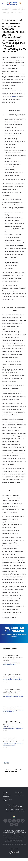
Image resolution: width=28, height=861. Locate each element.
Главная (4, 8)
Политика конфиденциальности (14, 840)
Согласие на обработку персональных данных (14, 844)
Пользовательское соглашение (14, 838)
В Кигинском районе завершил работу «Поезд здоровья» (12, 675)
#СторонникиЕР (7, 664)
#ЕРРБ (5, 663)
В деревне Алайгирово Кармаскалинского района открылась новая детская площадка (13, 739)
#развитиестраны (19, 696)
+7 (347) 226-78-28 (14, 807)
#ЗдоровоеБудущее (17, 679)
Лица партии (18, 792)
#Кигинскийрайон (18, 678)
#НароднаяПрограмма (8, 710)
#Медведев (9, 694)
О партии (5, 792)
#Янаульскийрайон (18, 710)
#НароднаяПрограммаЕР (9, 696)
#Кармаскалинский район (9, 745)
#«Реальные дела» (18, 728)
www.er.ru (15, 96)
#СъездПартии (16, 694)
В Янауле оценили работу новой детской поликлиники (12, 706)
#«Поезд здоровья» (8, 679)
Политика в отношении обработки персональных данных (14, 842)
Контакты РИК (19, 795)
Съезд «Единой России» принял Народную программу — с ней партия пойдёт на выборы (12, 691)
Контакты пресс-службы (7, 799)
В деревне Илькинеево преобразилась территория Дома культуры (12, 722)
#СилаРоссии (17, 663)
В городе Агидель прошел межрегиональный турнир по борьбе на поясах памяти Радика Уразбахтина (13, 658)
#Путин (5, 694)
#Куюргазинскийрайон (8, 728)
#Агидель (13, 664)
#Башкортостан (10, 663)
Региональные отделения (7, 795)
